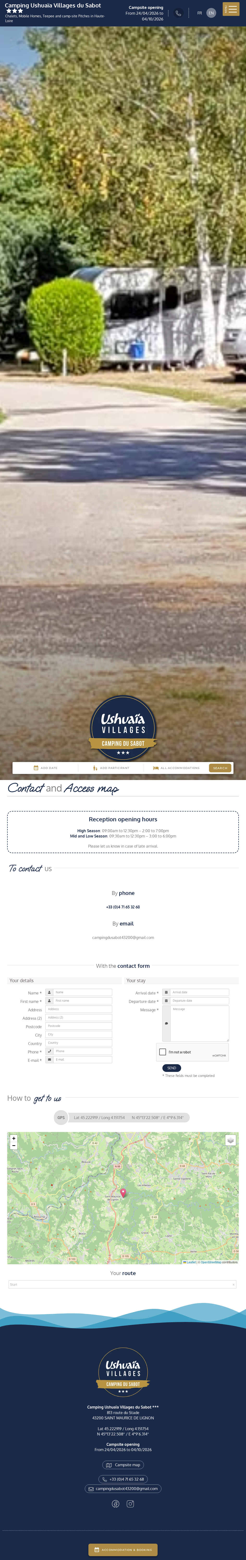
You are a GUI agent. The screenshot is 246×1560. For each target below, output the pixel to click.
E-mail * (35, 1060)
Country (35, 1043)
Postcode (34, 1026)
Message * (149, 1009)
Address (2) (32, 1018)
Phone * (35, 1052)
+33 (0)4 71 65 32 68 (123, 907)
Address (35, 1009)
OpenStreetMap (211, 1262)
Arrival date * (147, 993)
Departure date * (144, 1001)
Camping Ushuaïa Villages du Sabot (53, 6)
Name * (35, 993)
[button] (123, 1193)
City (38, 1035)
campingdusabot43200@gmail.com (127, 1488)
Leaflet (191, 1262)
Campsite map (127, 1464)
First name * (31, 1001)
